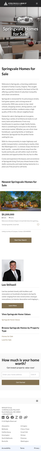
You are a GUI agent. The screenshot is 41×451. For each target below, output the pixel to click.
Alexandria (5, 426)
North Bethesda (7, 438)
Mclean (23, 435)
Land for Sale (6, 340)
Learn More (13, 305)
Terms (22, 448)
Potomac (24, 438)
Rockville (5, 441)
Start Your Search (21, 240)
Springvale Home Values (11, 320)
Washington (25, 441)
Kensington (6, 435)
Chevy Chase (25, 429)
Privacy (36, 448)
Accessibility (6, 448)
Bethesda (5, 429)
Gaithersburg (6, 432)
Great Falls (24, 432)
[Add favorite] (38, 225)
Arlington (24, 426)
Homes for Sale (7, 336)
